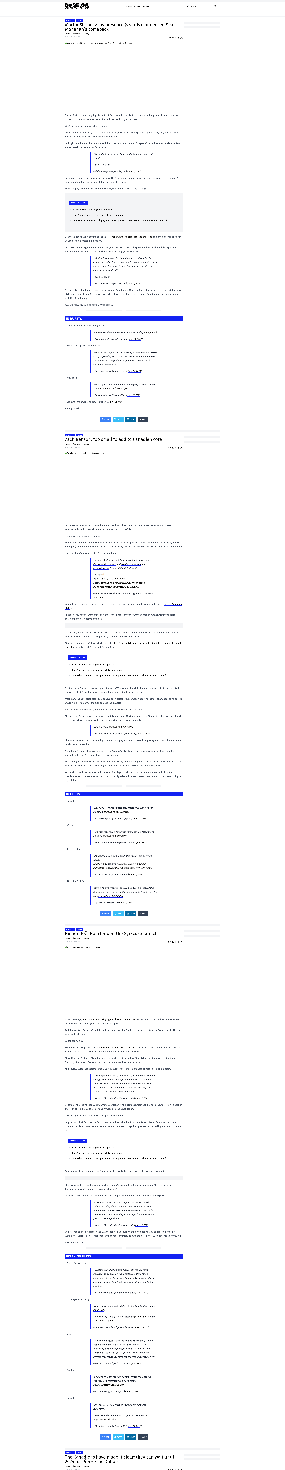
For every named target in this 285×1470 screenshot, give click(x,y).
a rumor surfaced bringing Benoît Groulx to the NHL (109, 1019)
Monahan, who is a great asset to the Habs (130, 236)
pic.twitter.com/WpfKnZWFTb (124, 586)
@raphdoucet (125, 864)
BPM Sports (116, 401)
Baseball (146, 6)
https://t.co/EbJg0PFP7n (113, 578)
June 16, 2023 (99, 597)
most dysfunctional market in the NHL (116, 1047)
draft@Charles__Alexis (104, 564)
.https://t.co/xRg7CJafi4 (113, 1384)
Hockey (129, 6)
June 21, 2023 (133, 171)
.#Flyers (136, 864)
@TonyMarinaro (101, 568)
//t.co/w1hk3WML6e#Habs (119, 582)
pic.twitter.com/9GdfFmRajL (138, 868)
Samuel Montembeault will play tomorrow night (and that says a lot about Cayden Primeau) (120, 220)
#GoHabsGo (139, 582)
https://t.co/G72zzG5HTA (114, 836)
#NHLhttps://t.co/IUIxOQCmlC (108, 868)
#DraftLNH (98, 1310)
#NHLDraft (98, 1320)
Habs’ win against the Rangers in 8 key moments (98, 215)
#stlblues (97, 388)
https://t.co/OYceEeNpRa (115, 388)
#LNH (143, 864)
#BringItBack (150, 332)
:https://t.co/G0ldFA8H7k (120, 727)
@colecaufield (141, 1316)
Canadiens (69, 20)
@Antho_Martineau (131, 564)
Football (137, 6)
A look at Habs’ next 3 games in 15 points (94, 209)
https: (103, 582)
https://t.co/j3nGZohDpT (110, 896)
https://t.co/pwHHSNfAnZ (116, 811)
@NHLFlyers (99, 864)
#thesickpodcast (101, 586)
